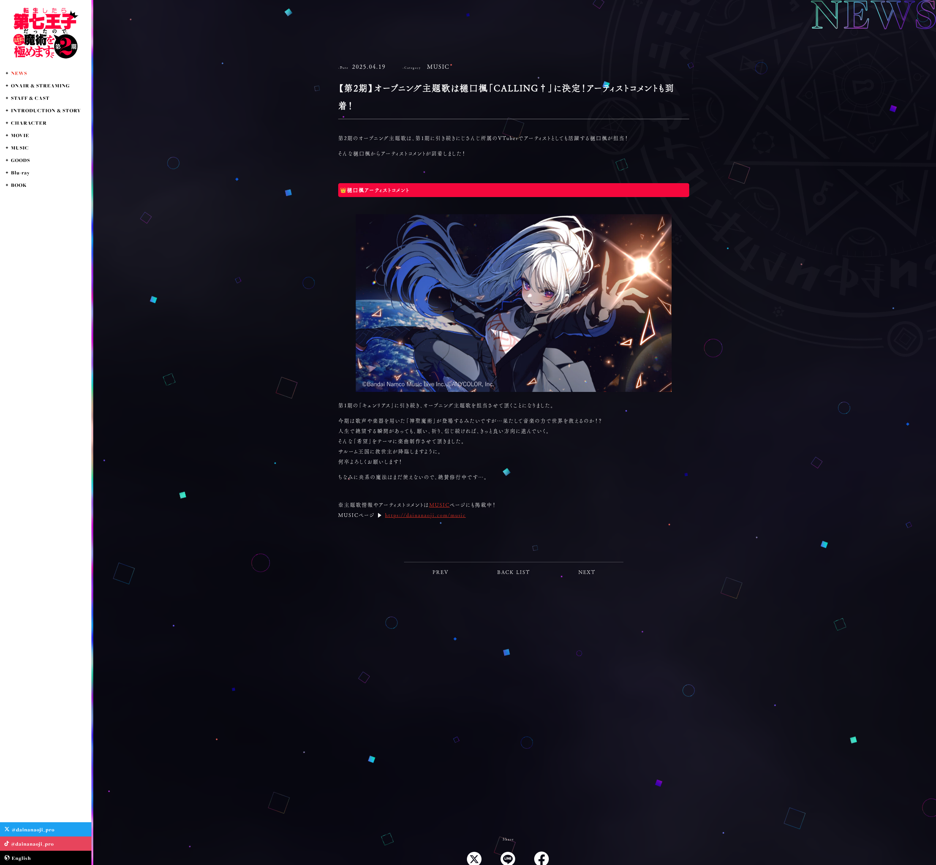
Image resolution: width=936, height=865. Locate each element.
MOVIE (20, 135)
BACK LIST (513, 572)
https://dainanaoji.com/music (425, 515)
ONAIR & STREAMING (40, 85)
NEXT (587, 572)
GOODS (20, 160)
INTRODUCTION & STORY (46, 110)
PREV (441, 572)
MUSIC (20, 147)
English (21, 858)
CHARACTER (29, 122)
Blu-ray (20, 172)
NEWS (19, 73)
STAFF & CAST (30, 98)
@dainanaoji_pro (33, 829)
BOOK (19, 185)
